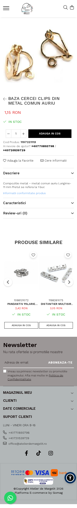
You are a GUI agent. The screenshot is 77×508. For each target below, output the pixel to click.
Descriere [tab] (11, 173)
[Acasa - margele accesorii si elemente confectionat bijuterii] (27, 8)
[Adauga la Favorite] (33, 255)
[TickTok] (38, 453)
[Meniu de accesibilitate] (70, 477)
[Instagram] (50, 453)
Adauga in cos (50, 133)
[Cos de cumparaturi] (72, 7)
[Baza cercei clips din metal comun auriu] (38, 55)
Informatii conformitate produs (24, 193)
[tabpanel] (38, 55)
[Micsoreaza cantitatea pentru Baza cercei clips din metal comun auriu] (8, 133)
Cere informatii (55, 160)
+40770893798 (19, 432)
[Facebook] (26, 453)
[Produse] (6, 9)
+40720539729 (18, 438)
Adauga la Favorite (19, 160)
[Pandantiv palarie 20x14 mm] (21, 272)
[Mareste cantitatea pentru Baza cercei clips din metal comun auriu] (23, 133)
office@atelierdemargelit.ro (27, 443)
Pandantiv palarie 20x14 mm (21, 303)
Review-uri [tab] (15, 213)
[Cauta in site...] (65, 7)
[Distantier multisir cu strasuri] (56, 272)
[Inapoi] (3, 99)
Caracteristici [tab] (14, 203)
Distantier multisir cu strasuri (56, 303)
